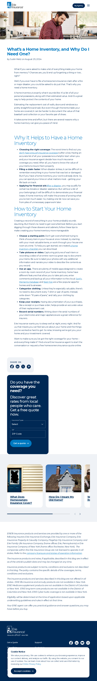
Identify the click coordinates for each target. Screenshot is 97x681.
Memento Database (29, 282)
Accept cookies (22, 671)
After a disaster (54, 186)
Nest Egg (48, 282)
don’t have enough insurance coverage (38, 153)
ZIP (13, 430)
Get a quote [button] (19, 443)
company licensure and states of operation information (54, 553)
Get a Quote (12, 642)
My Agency (78, 6)
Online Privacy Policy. (32, 664)
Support (38, 642)
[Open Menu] (88, 5)
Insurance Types (17, 420)
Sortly (79, 279)
